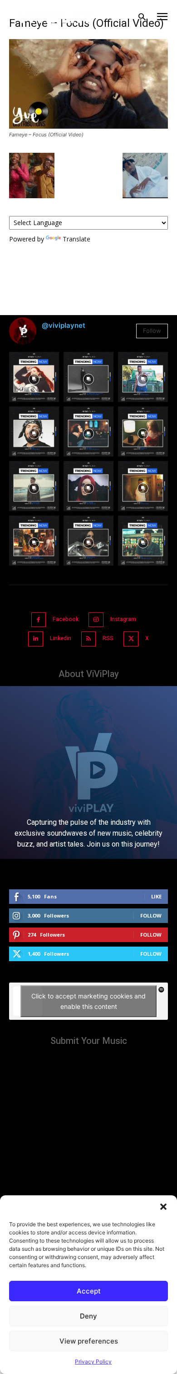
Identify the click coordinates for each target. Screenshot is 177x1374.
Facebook (66, 619)
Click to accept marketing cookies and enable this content (88, 1001)
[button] (163, 1206)
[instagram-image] (34, 377)
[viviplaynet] (55, 17)
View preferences (88, 1341)
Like (156, 896)
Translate (76, 239)
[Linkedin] (35, 639)
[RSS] (88, 639)
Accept (89, 1291)
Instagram (123, 619)
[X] (130, 639)
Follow (152, 330)
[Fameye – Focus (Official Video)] (88, 126)
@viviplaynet (63, 325)
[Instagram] (95, 619)
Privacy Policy (93, 1361)
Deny (88, 1316)
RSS (108, 638)
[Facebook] (38, 619)
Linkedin (60, 638)
